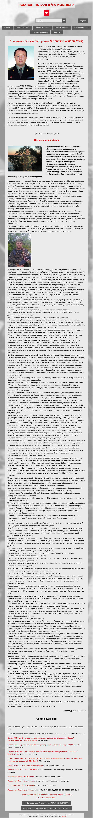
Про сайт (57, 32)
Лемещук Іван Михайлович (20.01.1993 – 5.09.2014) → (46, 808)
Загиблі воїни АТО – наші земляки (22, 769)
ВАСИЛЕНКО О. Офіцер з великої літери (25, 765)
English (83, 20)
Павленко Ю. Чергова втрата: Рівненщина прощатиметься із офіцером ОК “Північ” (43, 745)
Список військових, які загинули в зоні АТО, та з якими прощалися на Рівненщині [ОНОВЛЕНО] (42, 752)
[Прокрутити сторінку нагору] (88, 813)
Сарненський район (40, 32)
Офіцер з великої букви (46, 140)
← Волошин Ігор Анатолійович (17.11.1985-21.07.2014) (46, 803)
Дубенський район (62, 27)
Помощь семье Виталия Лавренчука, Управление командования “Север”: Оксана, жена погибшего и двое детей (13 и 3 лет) (45, 759)
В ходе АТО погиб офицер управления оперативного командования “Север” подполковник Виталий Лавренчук (40, 739)
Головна (7, 27)
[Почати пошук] (64, 20)
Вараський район (42, 27)
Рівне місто (51, 797)
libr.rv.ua (64, 816)
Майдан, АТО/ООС (23, 27)
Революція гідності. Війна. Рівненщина (46, 5)
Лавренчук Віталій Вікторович (21, 776)
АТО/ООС (41, 797)
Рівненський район (81, 27)
